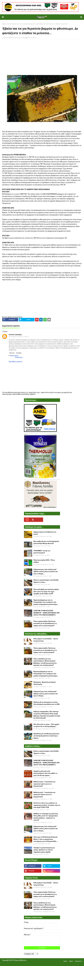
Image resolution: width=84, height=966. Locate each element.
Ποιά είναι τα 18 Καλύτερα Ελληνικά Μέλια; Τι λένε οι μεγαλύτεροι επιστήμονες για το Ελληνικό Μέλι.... (45, 839)
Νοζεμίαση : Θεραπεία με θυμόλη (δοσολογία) (44, 683)
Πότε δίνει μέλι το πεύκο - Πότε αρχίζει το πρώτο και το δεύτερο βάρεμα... (46, 725)
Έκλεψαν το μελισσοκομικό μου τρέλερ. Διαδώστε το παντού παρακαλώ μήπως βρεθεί (44, 850)
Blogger (33, 963)
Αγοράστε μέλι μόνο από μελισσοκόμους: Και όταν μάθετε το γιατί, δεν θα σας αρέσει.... (45, 773)
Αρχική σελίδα (6, 24)
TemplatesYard (18, 963)
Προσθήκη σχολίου (15, 361)
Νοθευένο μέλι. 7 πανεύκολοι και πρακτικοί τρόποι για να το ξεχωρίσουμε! (44, 784)
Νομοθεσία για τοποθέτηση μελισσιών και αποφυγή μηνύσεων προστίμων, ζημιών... (46, 736)
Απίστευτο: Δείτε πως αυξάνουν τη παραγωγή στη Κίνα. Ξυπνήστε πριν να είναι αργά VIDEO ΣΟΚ (46, 805)
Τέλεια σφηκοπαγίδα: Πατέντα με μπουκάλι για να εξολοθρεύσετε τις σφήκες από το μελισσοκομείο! (45, 623)
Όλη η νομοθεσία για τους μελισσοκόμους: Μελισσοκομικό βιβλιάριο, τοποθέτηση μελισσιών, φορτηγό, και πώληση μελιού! (45, 662)
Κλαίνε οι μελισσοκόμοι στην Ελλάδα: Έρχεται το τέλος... (46, 581)
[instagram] (51, 871)
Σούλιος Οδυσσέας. (15, 334)
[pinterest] (32, 871)
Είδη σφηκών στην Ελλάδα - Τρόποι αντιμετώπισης (45, 640)
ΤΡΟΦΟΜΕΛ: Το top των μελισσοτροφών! (41, 552)
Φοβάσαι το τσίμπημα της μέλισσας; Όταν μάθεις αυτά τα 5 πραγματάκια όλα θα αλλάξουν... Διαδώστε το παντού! (45, 817)
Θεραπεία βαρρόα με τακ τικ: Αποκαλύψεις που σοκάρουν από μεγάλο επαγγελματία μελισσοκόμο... (46, 602)
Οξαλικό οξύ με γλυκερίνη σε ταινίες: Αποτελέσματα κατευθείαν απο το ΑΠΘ (46, 703)
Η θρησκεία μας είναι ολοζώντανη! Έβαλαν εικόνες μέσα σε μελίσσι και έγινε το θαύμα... (45, 571)
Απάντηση (11, 353)
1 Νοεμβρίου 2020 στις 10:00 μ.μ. (19, 336)
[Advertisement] (42, 57)
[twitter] (51, 866)
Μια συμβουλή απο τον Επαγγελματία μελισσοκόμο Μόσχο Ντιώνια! (46, 542)
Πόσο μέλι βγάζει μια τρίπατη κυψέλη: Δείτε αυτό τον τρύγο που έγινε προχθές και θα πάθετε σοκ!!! (46, 591)
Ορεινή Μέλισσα (9, 37)
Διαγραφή (18, 353)
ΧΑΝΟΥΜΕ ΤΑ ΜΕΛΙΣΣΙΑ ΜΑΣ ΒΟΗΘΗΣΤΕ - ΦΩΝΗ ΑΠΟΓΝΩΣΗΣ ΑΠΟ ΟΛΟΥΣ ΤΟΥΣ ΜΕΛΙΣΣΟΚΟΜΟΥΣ (46, 613)
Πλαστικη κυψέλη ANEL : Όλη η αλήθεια (44, 561)
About (71, 961)
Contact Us (78, 961)
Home (65, 961)
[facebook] (32, 866)
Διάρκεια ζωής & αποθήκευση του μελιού (44, 533)
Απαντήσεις (14, 356)
